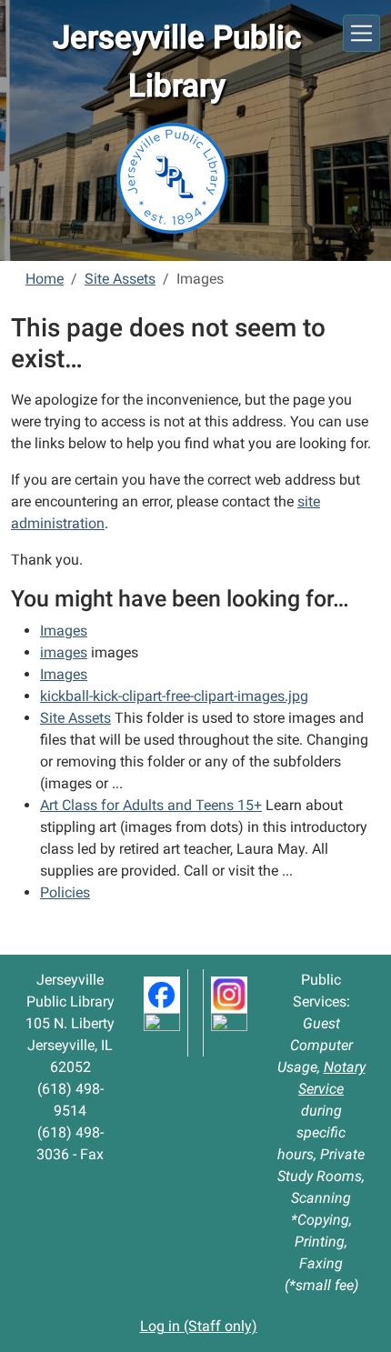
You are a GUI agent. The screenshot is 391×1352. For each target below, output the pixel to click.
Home (44, 278)
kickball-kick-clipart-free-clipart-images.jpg (174, 696)
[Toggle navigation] (361, 33)
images (63, 652)
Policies (65, 892)
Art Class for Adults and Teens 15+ (151, 805)
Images (63, 630)
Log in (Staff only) (198, 1326)
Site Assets (120, 278)
